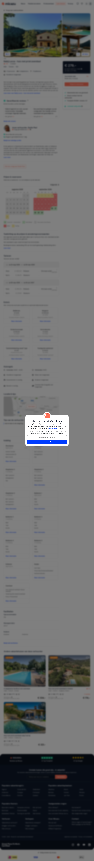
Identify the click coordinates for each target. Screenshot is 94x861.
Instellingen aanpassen (47, 437)
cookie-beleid (53, 428)
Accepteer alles (47, 442)
